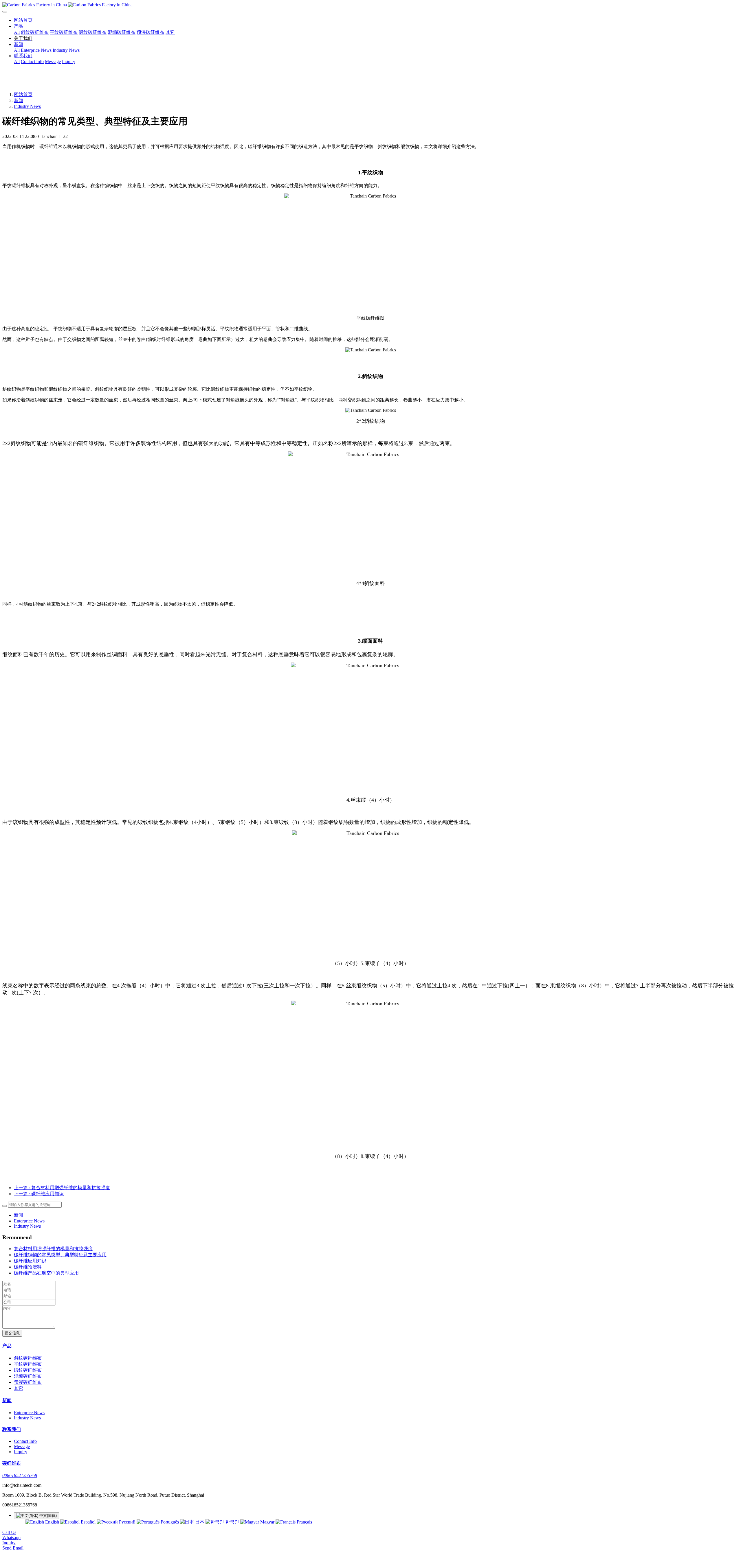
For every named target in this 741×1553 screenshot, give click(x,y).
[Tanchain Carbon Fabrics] (370, 5)
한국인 (232, 1521)
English (52, 1521)
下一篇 (39, 1193)
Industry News (27, 106)
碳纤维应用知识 (30, 1260)
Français (304, 1521)
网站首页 (23, 20)
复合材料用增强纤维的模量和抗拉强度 (53, 1248)
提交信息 (12, 1333)
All (17, 32)
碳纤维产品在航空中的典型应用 (46, 1272)
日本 (200, 1521)
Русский (127, 1521)
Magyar (267, 1521)
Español (88, 1521)
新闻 (18, 100)
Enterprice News (29, 1220)
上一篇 (62, 1187)
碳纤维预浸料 (28, 1266)
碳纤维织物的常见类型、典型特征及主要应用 (60, 1254)
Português (169, 1521)
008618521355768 (19, 1475)
